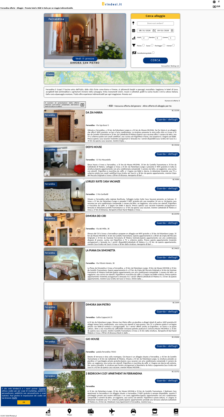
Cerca (155, 60)
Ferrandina (50, 115)
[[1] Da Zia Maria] (64, 126)
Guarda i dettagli (167, 119)
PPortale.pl (13, 416)
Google (42, 389)
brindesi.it (112, 4)
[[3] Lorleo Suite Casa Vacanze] (64, 195)
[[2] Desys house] (64, 160)
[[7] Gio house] (64, 352)
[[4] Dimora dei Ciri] (64, 229)
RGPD (14, 398)
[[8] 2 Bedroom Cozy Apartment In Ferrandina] (64, 387)
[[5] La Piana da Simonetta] (64, 264)
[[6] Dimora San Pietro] (64, 318)
